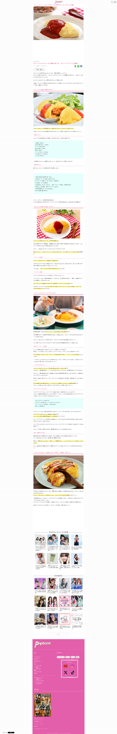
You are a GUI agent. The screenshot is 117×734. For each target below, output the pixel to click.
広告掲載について (38, 721)
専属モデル (38, 679)
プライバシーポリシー (39, 723)
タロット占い (39, 665)
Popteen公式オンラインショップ (41, 728)
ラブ (35, 662)
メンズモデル (39, 682)
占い (35, 664)
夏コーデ (72, 657)
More (58, 634)
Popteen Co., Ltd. (57, 733)
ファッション (37, 656)
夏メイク (67, 657)
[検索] (112, 1)
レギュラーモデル (40, 680)
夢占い (37, 667)
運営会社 (36, 726)
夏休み (77, 657)
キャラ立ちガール (61, 657)
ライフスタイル (40, 4)
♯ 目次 (39, 69)
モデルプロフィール (38, 677)
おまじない (38, 668)
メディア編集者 (36, 65)
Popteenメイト (39, 683)
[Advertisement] (58, 49)
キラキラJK (38, 671)
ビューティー (37, 658)
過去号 (35, 673)
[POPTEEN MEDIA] (58, 2)
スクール (36, 659)
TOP (34, 4)
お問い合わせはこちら (39, 719)
